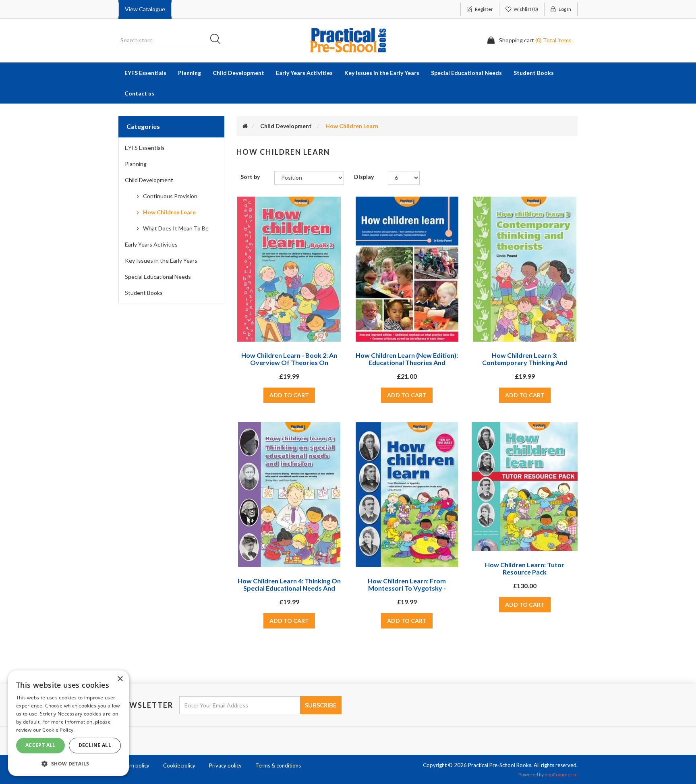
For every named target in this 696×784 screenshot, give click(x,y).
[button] (68, 763)
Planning (136, 163)
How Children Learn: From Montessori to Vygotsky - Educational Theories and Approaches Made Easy (407, 591)
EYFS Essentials (145, 147)
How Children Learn (169, 212)
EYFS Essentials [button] (145, 72)
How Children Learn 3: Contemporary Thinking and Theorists (525, 362)
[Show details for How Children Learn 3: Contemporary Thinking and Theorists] (524, 269)
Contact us (139, 93)
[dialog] (68, 723)
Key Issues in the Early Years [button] (381, 72)
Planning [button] (189, 72)
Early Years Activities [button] (304, 72)
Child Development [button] (238, 72)
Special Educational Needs (158, 276)
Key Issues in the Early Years (161, 260)
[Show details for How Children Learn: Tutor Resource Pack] (524, 486)
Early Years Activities (151, 244)
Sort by (250, 176)
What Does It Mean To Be (176, 228)
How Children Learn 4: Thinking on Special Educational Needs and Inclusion (289, 588)
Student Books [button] (534, 72)
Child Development (149, 179)
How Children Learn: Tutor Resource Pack (524, 568)
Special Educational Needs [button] (466, 72)
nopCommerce (561, 775)
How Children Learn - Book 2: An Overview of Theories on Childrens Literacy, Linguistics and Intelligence (289, 366)
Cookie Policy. (58, 729)
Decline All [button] (95, 745)
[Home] (245, 125)
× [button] (120, 679)
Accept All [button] (40, 745)
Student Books (144, 292)
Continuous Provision (170, 196)
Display (364, 176)
